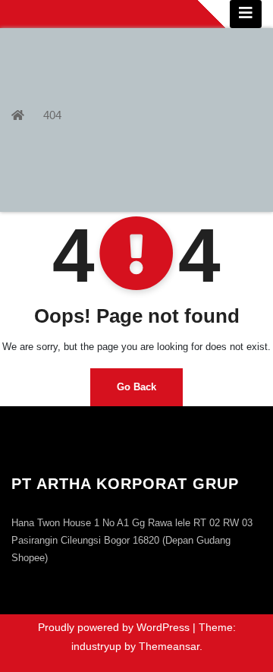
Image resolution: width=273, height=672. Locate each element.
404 (52, 115)
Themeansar (169, 646)
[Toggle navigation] (246, 14)
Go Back (136, 387)
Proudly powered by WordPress (115, 627)
